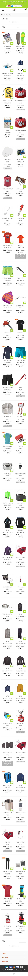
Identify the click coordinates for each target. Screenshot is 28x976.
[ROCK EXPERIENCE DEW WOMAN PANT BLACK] (20, 633)
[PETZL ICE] (20, 270)
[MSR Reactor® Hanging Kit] (7, 579)
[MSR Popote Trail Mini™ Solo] (20, 804)
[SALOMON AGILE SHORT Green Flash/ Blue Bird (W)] (7, 270)
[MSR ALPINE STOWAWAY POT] (7, 465)
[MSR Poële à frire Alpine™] (7, 606)
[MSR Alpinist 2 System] (20, 918)
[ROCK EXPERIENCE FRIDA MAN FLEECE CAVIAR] (7, 660)
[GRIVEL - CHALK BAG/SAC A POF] (7, 92)
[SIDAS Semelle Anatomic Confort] (20, 38)
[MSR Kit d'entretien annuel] (20, 438)
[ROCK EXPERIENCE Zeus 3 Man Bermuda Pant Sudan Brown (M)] (20, 688)
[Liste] (4, 27)
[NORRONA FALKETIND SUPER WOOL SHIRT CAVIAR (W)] (20, 522)
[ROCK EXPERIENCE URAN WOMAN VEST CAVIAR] (20, 606)
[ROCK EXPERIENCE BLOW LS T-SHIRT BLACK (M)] (7, 522)
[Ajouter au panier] (11, 43)
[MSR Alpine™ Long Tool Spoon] (7, 210)
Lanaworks (23, 970)
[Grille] (3, 27)
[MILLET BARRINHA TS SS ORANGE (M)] (20, 237)
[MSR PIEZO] (20, 210)
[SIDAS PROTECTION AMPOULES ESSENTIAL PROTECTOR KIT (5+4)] (7, 122)
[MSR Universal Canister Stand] (20, 297)
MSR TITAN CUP (7, 813)
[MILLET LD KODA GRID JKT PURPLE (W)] (7, 549)
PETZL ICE (20, 278)
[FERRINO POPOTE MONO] (7, 65)
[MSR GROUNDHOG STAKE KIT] (20, 379)
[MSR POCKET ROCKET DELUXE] (7, 918)
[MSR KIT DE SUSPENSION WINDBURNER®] (20, 579)
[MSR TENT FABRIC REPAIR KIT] (7, 151)
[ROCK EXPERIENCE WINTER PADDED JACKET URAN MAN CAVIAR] (20, 660)
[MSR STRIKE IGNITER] (7, 325)
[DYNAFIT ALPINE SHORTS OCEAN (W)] (20, 352)
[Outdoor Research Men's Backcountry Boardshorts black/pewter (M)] (7, 379)
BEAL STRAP (7, 46)
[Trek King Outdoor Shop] (14, 9)
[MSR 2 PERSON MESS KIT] (7, 715)
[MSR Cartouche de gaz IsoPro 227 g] (20, 122)
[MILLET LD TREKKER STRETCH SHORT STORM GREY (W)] (20, 409)
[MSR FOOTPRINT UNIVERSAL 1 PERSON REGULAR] (20, 549)
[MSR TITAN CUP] (7, 804)
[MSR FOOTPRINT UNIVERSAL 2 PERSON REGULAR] (20, 744)
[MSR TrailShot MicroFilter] (20, 834)
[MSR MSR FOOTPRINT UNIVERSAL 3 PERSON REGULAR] (7, 834)
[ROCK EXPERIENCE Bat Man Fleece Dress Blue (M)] (20, 777)
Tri (17, 27)
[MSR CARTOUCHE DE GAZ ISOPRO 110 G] (20, 92)
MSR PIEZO (20, 218)
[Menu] (3, 9)
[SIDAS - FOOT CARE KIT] (20, 151)
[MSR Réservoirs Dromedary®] (7, 744)
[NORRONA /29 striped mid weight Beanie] (7, 297)
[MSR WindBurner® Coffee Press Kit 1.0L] (20, 465)
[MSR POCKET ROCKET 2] (20, 715)
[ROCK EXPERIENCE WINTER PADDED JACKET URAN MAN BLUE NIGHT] (7, 688)
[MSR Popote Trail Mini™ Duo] (20, 863)
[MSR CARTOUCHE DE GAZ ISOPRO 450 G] (7, 181)
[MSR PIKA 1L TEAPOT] (20, 495)
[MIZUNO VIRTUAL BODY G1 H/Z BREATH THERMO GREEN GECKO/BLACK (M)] (7, 495)
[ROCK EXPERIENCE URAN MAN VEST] (7, 633)
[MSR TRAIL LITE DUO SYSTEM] (20, 891)
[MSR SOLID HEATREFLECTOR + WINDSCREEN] (7, 409)
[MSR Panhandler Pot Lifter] (20, 181)
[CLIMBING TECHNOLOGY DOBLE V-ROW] (20, 65)
